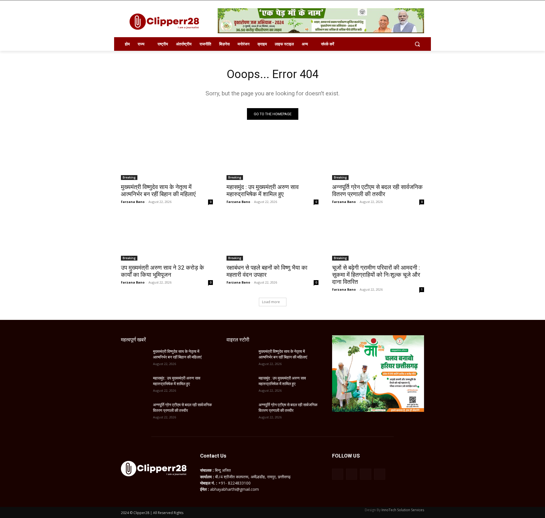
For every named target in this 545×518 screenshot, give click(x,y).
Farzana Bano (132, 202)
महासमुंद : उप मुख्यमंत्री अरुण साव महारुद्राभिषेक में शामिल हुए (263, 191)
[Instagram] (351, 474)
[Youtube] (379, 474)
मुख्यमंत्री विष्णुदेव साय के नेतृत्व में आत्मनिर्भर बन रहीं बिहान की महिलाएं (158, 191)
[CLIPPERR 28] (166, 21)
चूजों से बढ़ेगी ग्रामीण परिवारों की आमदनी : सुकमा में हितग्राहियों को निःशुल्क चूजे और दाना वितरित (376, 274)
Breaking (129, 177)
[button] (417, 44)
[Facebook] (337, 474)
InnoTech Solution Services (403, 509)
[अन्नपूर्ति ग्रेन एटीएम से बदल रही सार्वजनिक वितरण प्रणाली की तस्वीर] (378, 157)
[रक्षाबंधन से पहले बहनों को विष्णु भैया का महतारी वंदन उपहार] (272, 238)
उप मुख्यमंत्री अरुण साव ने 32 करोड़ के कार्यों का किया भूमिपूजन (162, 271)
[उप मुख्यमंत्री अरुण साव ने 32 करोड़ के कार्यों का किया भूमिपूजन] (167, 238)
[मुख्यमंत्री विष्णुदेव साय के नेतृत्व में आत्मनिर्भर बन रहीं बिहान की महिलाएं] (167, 157)
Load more (271, 301)
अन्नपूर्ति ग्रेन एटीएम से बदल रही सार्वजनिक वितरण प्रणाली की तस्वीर (377, 191)
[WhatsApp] (365, 474)
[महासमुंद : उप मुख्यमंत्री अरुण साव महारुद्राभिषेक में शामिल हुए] (272, 157)
